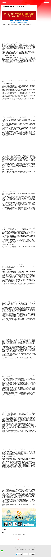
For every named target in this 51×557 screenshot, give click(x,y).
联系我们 (24, 547)
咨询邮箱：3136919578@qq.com (32, 547)
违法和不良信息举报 (17, 547)
